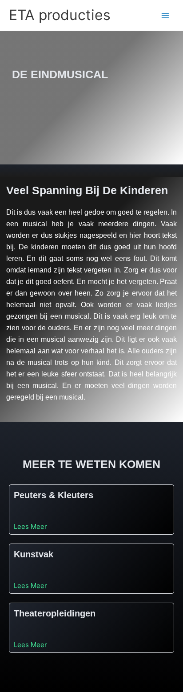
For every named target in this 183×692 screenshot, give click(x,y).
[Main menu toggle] (165, 15)
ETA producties (60, 15)
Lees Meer (30, 526)
